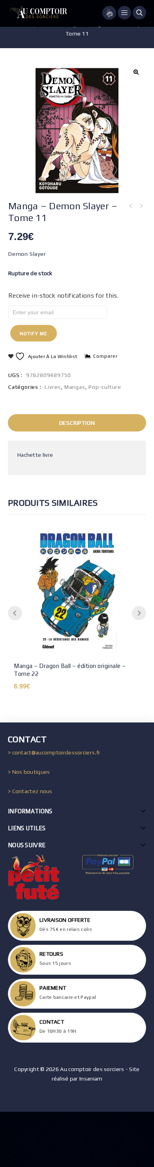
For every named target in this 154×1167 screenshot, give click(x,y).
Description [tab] (77, 423)
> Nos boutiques (29, 772)
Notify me (33, 333)
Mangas (74, 387)
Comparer (105, 356)
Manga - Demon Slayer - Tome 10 (141, 206)
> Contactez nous (30, 791)
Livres (53, 387)
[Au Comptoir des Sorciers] (37, 13)
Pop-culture (104, 387)
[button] (135, 71)
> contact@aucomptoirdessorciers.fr (54, 752)
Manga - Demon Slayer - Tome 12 (130, 206)
